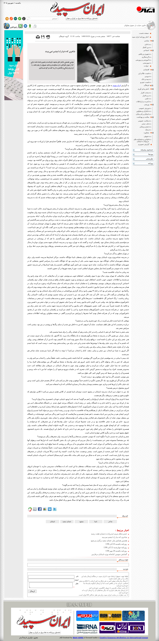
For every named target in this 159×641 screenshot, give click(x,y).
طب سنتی (145, 124)
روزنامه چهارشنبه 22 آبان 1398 (115, 547)
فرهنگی (146, 85)
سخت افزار (145, 93)
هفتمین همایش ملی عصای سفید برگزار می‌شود (109, 541)
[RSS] (7, 18)
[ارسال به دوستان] (38, 37)
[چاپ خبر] (48, 38)
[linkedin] (49, 511)
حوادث (146, 66)
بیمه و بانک (145, 79)
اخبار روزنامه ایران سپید (140, 37)
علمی (147, 98)
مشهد (81, 521)
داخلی (147, 44)
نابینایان (52, 521)
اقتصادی (146, 69)
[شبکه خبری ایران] (122, 633)
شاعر (110, 521)
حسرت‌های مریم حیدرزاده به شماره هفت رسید (109, 534)
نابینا (95, 521)
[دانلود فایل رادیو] (30, 26)
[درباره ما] (24, 18)
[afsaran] (29, 511)
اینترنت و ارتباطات (142, 101)
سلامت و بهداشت (143, 117)
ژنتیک (147, 130)
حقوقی (146, 136)
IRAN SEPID (78, 637)
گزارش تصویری (143, 144)
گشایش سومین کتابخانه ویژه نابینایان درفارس (109, 554)
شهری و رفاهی (143, 54)
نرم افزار (146, 95)
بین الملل (146, 47)
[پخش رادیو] (20, 26)
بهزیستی (146, 63)
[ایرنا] (87, 633)
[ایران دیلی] (110, 620)
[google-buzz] (44, 511)
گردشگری (145, 57)
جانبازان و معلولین (142, 111)
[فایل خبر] (43, 38)
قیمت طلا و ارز (143, 73)
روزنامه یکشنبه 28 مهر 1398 (116, 551)
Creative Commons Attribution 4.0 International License (124, 637)
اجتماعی (146, 50)
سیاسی (146, 41)
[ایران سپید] (13, 65)
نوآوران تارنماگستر (26, 637)
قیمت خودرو (144, 82)
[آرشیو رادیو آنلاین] (34, 26)
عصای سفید (67, 521)
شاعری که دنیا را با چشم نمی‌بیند (60, 51)
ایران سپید (117, 85)
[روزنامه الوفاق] (133, 620)
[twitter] (54, 511)
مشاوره (146, 133)
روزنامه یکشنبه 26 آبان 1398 (116, 544)
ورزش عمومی (144, 108)
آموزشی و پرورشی (142, 60)
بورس (147, 76)
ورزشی (146, 104)
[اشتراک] (15, 18)
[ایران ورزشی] (87, 620)
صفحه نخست (144, 33)
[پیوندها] (11, 18)
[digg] (34, 511)
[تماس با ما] (20, 18)
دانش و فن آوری (143, 89)
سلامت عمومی (143, 121)
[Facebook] (39, 511)
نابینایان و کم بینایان (142, 114)
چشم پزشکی (144, 127)
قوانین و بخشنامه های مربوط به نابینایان (141, 140)
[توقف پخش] (25, 26)
